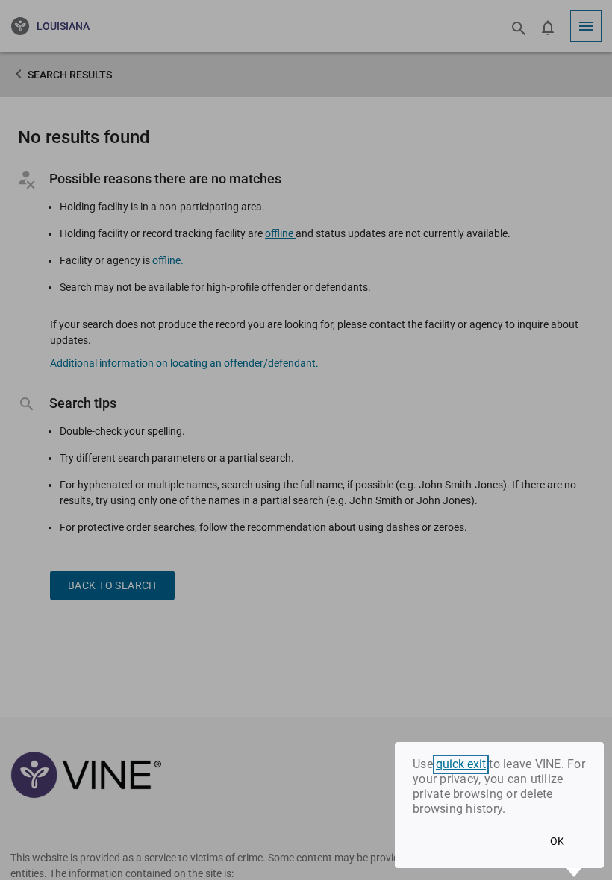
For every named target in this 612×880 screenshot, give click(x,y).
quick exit (461, 764)
